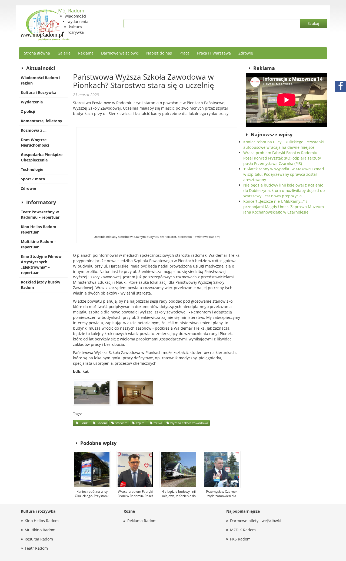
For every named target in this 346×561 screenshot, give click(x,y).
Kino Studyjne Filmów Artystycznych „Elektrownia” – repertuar (41, 264)
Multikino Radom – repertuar (38, 244)
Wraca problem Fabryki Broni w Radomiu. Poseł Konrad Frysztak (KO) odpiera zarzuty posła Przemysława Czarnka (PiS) (282, 158)
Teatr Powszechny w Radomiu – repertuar (40, 214)
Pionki (83, 423)
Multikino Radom (40, 529)
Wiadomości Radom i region (40, 80)
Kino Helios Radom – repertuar (40, 229)
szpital (140, 423)
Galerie (64, 53)
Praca (184, 53)
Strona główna (37, 53)
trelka (158, 423)
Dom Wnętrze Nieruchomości (35, 142)
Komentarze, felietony (41, 120)
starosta (121, 423)
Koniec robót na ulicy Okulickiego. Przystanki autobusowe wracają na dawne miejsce (283, 144)
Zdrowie (245, 53)
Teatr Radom (36, 548)
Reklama (86, 53)
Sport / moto (33, 178)
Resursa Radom (39, 539)
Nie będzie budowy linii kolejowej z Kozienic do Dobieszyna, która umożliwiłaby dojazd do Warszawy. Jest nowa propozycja (284, 190)
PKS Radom (240, 539)
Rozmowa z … (33, 130)
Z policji (28, 111)
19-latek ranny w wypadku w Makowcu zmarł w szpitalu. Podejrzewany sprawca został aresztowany (283, 174)
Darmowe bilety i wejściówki (255, 520)
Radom (102, 423)
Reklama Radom (142, 520)
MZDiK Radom (243, 529)
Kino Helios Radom (42, 520)
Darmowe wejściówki (120, 53)
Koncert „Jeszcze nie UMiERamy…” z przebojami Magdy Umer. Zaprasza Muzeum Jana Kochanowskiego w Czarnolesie (283, 207)
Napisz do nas (159, 53)
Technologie (32, 169)
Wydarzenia (32, 101)
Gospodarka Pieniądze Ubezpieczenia (41, 157)
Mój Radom (71, 10)
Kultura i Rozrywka (38, 92)
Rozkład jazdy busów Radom (40, 284)
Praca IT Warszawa (214, 53)
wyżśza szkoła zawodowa (189, 423)
